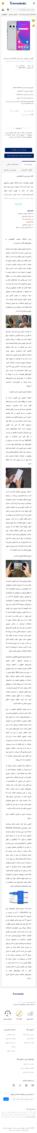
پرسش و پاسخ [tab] (10, 170)
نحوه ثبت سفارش (29, 1064)
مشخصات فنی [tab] (13, 164)
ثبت (6, 1099)
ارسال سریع (27, 111)
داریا (17, 66)
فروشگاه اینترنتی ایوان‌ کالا (27, 14)
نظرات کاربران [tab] (27, 170)
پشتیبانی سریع (26, 115)
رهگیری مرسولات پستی (27, 1068)
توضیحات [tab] (28, 164)
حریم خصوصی (11, 1034)
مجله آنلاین (30, 1039)
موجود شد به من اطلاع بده (18, 150)
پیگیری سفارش (11, 1051)
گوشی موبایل (13, 14)
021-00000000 (23, 1002)
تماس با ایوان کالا (28, 1034)
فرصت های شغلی (29, 1043)
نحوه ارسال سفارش (28, 1072)
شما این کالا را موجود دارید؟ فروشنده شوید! (19, 156)
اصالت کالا (13, 111)
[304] (33, 21)
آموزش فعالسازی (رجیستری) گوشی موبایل (10, 1043)
